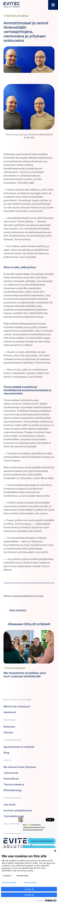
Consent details (9, 882)
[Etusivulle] (11, 5)
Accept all (29, 889)
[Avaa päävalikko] (53, 5)
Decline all (29, 895)
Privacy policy (30, 882)
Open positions (17, 610)
